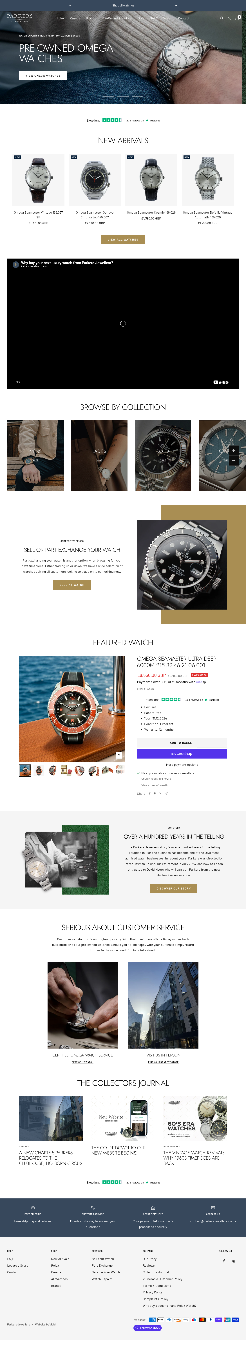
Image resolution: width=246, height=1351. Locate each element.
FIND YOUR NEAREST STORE (163, 1062)
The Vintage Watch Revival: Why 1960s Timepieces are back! (193, 1158)
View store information (155, 785)
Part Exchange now (143, 5)
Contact (183, 18)
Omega (75, 18)
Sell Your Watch (161, 18)
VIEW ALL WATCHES (123, 239)
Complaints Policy (155, 1299)
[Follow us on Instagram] (234, 1261)
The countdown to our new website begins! (118, 1150)
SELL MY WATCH (72, 584)
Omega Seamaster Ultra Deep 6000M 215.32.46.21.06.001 (176, 662)
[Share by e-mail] (166, 793)
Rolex (60, 18)
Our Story (149, 1259)
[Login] (229, 18)
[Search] (221, 18)
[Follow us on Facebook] (224, 1261)
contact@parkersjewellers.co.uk (213, 1221)
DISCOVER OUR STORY (174, 888)
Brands (91, 18)
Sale (141, 18)
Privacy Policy (152, 1292)
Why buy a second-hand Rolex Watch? (169, 1305)
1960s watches (171, 1146)
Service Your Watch (106, 1272)
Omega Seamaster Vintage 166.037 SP (38, 214)
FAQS (11, 1259)
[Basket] (237, 18)
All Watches (59, 1279)
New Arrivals (60, 1259)
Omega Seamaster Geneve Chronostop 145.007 (95, 214)
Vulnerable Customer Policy (162, 1279)
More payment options (182, 764)
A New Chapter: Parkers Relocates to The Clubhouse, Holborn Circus (50, 1158)
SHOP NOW (33, 75)
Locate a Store (17, 1265)
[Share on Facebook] (150, 793)
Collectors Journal (156, 1272)
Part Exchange (102, 1265)
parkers (24, 1146)
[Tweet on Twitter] (160, 793)
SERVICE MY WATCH (82, 1062)
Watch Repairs (102, 1279)
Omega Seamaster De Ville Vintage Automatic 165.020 (207, 214)
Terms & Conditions (157, 1285)
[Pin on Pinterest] (155, 793)
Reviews (149, 1265)
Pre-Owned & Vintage (117, 18)
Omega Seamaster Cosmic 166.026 (151, 212)
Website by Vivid (45, 1324)
